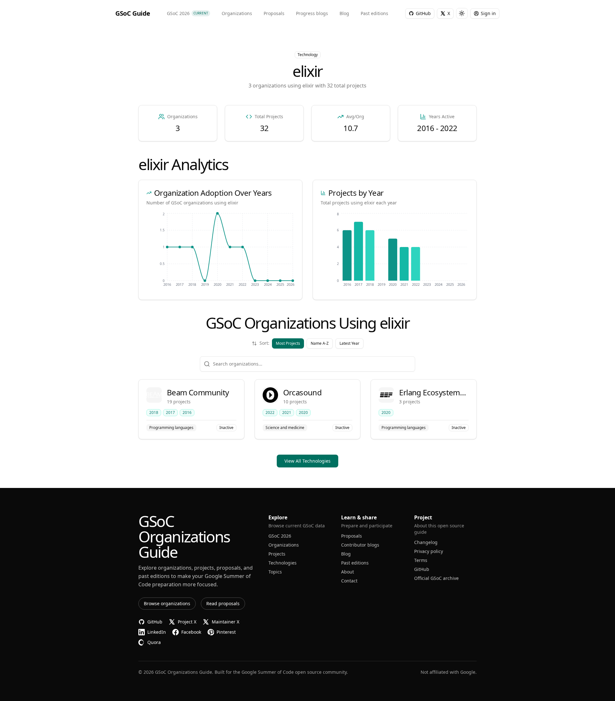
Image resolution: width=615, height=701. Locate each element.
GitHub (421, 569)
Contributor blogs (360, 545)
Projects (276, 554)
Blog (346, 554)
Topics (275, 572)
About (347, 572)
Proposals (351, 536)
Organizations (283, 545)
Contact (349, 581)
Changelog (426, 542)
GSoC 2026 (279, 536)
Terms (420, 560)
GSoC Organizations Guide (183, 672)
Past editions (355, 563)
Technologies (282, 563)
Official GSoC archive (436, 578)
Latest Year (349, 343)
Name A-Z (320, 343)
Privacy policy (428, 551)
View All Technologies (307, 461)
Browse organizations (167, 603)
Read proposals (223, 603)
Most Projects (288, 343)
